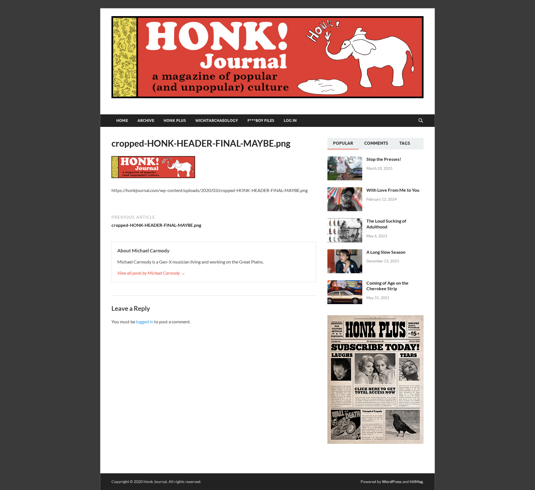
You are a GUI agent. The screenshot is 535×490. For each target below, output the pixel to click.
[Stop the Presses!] (344, 159)
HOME (122, 120)
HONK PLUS (175, 120)
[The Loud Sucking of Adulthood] (344, 221)
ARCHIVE (145, 120)
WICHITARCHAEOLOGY (216, 120)
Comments (376, 143)
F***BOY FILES (260, 120)
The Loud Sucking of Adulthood (386, 223)
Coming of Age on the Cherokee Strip (387, 285)
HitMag (416, 481)
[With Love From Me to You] (344, 190)
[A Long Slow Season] (344, 252)
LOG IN (290, 120)
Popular (343, 143)
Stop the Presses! (383, 159)
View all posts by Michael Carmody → (151, 272)
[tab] (343, 144)
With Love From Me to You (392, 190)
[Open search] (421, 120)
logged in (144, 321)
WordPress (392, 481)
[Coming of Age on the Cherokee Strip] (344, 283)
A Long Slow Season (385, 252)
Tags (404, 143)
